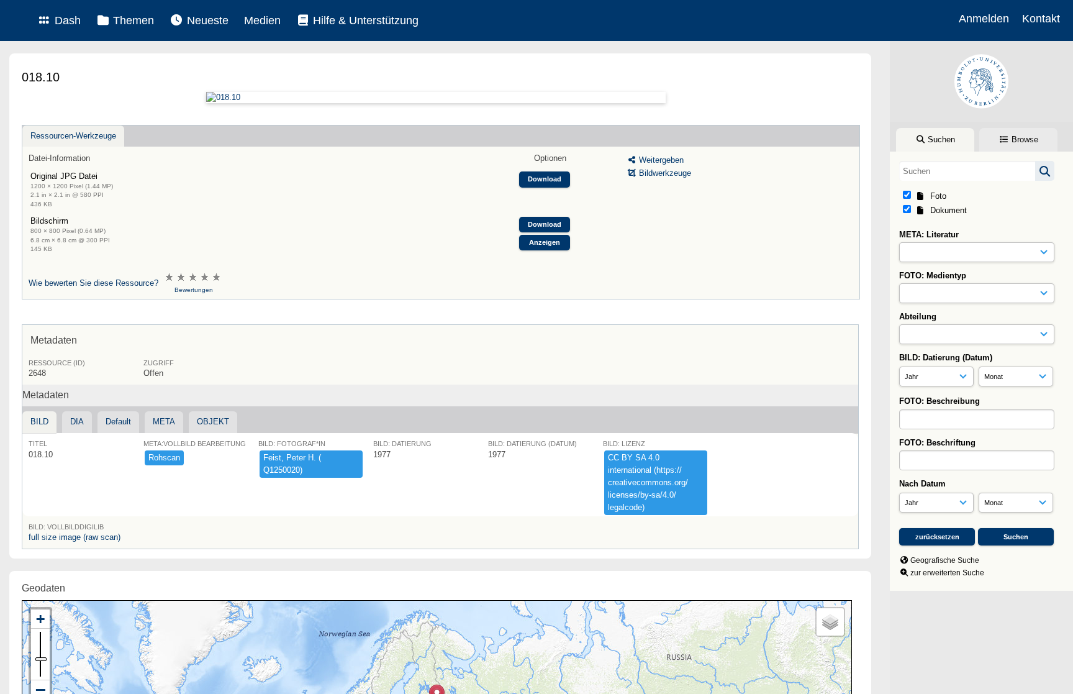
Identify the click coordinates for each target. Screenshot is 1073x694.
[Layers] (830, 622)
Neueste (206, 20)
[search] (976, 171)
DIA (77, 421)
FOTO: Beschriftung (937, 442)
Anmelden (984, 18)
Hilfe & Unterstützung (364, 20)
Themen (132, 20)
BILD (39, 421)
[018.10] (435, 97)
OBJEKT (213, 421)
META (164, 421)
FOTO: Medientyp (932, 275)
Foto (935, 196)
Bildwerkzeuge (663, 173)
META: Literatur (929, 234)
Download (544, 179)
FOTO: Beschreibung (939, 401)
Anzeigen (544, 242)
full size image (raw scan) (74, 537)
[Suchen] (1044, 171)
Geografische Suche (944, 560)
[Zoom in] (40, 619)
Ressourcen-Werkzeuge (73, 135)
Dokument (946, 210)
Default (118, 421)
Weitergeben (660, 160)
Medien (262, 20)
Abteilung (917, 316)
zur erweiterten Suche (947, 572)
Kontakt (1041, 18)
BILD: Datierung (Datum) (945, 357)
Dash (66, 20)
